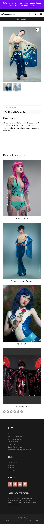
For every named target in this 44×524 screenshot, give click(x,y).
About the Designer (15, 434)
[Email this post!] (21, 412)
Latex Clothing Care (15, 436)
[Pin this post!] (15, 412)
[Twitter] (20, 484)
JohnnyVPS (34, 521)
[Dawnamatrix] (8, 14)
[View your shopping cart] (35, 14)
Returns (11, 468)
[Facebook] (10, 484)
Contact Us (12, 470)
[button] (37, 30)
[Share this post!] (4, 412)
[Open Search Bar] (30, 14)
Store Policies (13, 442)
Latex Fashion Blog (15, 447)
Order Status (12, 462)
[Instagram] (15, 484)
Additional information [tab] (15, 112)
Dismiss (32, 6)
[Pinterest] (25, 484)
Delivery (11, 465)
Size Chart (11, 444)
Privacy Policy (22, 518)
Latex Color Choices (15, 439)
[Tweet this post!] (8, 412)
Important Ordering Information (19, 450)
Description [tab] (10, 108)
